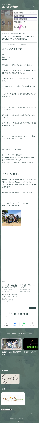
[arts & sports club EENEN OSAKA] (12, 6)
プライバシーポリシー (23, 418)
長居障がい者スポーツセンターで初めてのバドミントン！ (9, 296)
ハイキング (22, 33)
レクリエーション (16, 414)
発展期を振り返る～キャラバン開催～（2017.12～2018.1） (27, 286)
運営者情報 (13, 418)
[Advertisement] (19, 253)
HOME (3, 414)
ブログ (8, 414)
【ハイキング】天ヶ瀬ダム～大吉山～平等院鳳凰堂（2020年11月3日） (9, 286)
